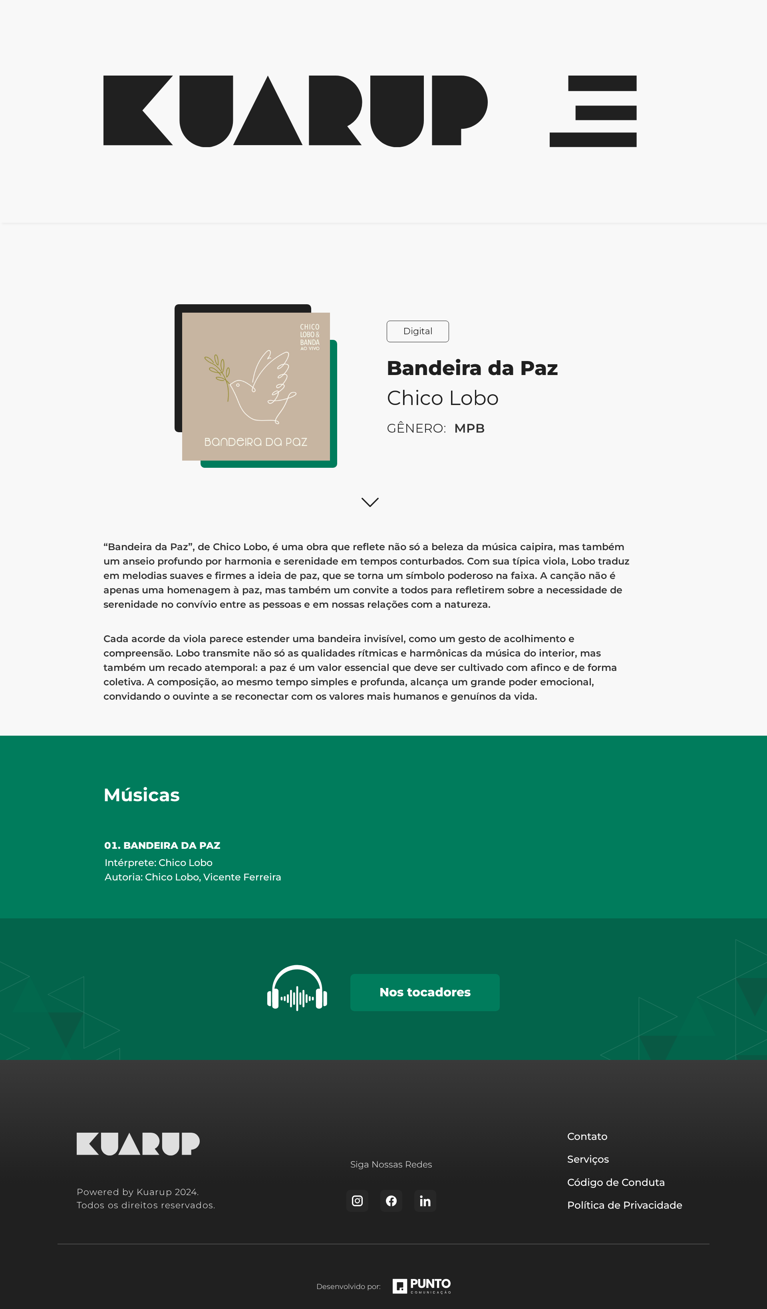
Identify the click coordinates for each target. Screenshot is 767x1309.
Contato (587, 1136)
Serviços (588, 1159)
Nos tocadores (425, 992)
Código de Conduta (616, 1182)
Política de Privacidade (624, 1205)
